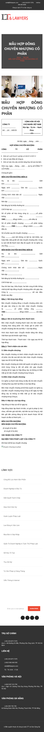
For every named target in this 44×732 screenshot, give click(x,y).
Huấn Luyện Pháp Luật (12, 516)
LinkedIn (27, 618)
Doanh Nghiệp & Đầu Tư (13, 488)
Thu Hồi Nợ (8, 562)
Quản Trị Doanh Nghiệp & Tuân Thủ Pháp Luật (21, 543)
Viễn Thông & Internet (11, 580)
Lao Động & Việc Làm (12, 525)
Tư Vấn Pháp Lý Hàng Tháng (14, 571)
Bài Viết (25, 57)
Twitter (32, 618)
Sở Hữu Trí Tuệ (9, 553)
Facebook (23, 618)
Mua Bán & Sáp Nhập (11, 534)
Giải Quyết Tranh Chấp (12, 498)
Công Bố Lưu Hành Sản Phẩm (15, 479)
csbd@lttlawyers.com (11, 666)
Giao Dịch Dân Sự (10, 507)
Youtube (37, 618)
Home (19, 57)
